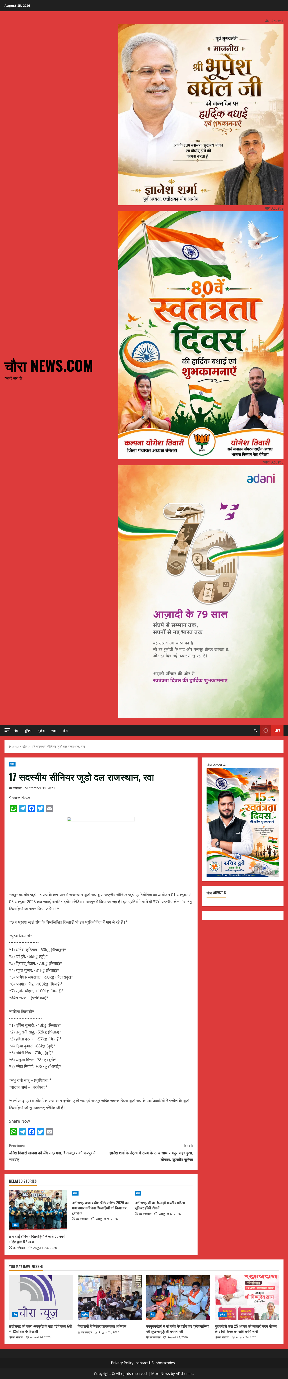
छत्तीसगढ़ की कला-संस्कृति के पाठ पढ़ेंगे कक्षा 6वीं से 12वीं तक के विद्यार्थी (40, 1328)
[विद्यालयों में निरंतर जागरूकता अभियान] (110, 1297)
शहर (53, 730)
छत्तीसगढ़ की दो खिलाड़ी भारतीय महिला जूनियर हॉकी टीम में (160, 1205)
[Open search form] (255, 730)
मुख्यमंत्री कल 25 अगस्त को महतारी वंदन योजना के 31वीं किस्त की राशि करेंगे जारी (246, 1328)
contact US (145, 1362)
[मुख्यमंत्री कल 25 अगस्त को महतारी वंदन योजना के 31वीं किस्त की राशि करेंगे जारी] (247, 1297)
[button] (7, 730)
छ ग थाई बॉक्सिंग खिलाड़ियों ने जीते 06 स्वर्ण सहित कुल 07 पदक (37, 1239)
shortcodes (165, 1362)
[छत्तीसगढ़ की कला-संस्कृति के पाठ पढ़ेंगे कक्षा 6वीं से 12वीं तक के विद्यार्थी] (41, 1297)
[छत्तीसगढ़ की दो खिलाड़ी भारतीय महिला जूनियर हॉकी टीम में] (164, 1193)
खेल (65, 730)
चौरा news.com (48, 365)
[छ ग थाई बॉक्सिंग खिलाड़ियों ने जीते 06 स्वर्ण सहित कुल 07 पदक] (38, 1210)
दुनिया (28, 730)
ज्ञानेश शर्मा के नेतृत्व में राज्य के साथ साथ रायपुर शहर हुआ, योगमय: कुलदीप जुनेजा (151, 1152)
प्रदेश (41, 730)
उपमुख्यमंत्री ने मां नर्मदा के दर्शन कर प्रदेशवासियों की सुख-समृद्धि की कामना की (177, 1328)
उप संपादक (15, 788)
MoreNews (160, 1373)
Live (277, 730)
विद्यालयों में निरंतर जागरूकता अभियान (102, 1326)
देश (16, 730)
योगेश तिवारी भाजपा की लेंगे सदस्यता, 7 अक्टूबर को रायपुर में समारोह (52, 1152)
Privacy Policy (122, 1362)
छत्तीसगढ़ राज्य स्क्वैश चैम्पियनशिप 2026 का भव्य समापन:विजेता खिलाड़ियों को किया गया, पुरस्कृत (100, 1207)
